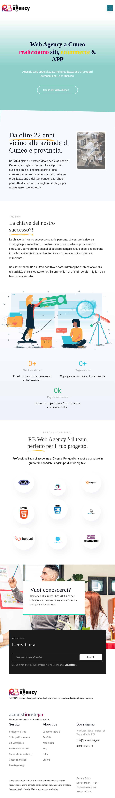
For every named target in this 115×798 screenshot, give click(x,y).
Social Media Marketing (20, 754)
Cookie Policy (83, 782)
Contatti (46, 759)
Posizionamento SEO (19, 748)
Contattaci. (71, 665)
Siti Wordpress (16, 743)
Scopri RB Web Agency (56, 89)
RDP (96, 782)
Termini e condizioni (86, 787)
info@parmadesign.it (88, 740)
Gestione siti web (17, 759)
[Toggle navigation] (110, 8)
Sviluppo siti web (17, 731)
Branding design (17, 765)
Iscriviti (90, 657)
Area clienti (48, 743)
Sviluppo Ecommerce (19, 737)
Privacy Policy (84, 778)
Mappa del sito (84, 791)
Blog (45, 748)
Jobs (45, 754)
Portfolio (47, 737)
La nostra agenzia (51, 731)
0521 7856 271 (84, 745)
